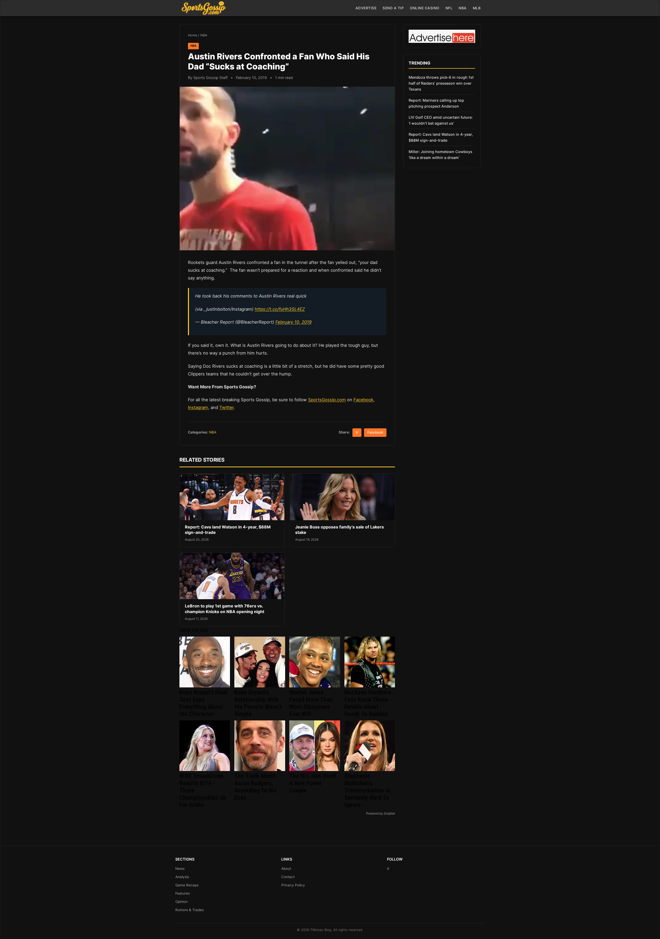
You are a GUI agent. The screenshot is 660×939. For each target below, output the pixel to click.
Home (192, 35)
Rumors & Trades (189, 910)
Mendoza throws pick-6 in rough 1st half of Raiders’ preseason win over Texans (441, 83)
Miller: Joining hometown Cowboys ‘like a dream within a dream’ (440, 154)
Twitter (226, 407)
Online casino (424, 8)
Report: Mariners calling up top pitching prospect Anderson (436, 103)
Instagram (198, 407)
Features (182, 893)
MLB (477, 8)
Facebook (363, 399)
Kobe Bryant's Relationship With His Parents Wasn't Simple (258, 703)
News (180, 868)
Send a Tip (393, 8)
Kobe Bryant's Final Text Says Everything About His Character (203, 703)
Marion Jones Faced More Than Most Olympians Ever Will (311, 703)
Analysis (182, 877)
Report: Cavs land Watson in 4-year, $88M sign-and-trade (441, 137)
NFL (449, 8)
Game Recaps (187, 885)
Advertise (366, 8)
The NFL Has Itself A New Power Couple (312, 783)
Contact (288, 877)
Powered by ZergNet (380, 813)
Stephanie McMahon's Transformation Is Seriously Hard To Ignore (367, 790)
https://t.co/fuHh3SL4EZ (280, 309)
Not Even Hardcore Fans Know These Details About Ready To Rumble (367, 703)
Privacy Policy (293, 885)
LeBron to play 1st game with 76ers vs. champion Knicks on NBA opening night (224, 608)
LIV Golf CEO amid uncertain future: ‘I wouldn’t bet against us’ (441, 120)
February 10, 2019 (293, 322)
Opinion (181, 902)
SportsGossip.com (327, 399)
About (286, 868)
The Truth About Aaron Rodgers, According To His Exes (255, 786)
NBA (463, 8)
